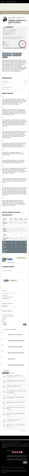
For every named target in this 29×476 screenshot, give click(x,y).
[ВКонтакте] (3, 259)
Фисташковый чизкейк (19, 397)
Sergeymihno (9, 385)
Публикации (12, 373)
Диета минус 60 (20, 402)
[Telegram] (12, 259)
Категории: (5, 295)
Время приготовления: (8, 316)
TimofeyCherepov (10, 380)
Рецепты (24, 12)
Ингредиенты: (5, 298)
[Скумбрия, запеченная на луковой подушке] (14, 28)
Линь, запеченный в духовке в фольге (16, 340)
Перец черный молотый (7, 87)
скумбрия (5, 57)
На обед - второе (15, 37)
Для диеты (14, 38)
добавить (6, 280)
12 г (8, 43)
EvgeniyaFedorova (10, 424)
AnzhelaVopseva (10, 375)
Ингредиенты (14, 15)
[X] (5, 259)
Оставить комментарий (6, 270)
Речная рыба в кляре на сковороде (16, 365)
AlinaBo (9, 23)
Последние (6, 370)
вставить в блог (11, 262)
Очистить (4, 324)
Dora (8, 390)
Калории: (4, 318)
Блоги (11, 12)
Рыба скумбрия (5, 81)
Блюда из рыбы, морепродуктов (15, 18)
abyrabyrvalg (9, 407)
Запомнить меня (10, 462)
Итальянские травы (6, 89)
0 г (9, 45)
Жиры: (3, 321)
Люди (17, 12)
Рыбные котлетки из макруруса (15, 334)
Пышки (18, 419)
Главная (10, 17)
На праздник (9, 38)
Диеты (14, 402)
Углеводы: (4, 322)
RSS (26, 431)
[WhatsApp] (5, 261)
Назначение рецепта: (7, 297)
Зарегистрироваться (11, 1)
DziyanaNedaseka (10, 397)
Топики (4, 12)
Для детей (19, 38)
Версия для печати (21, 257)
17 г (8, 42)
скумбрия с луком (6, 53)
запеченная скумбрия (16, 53)
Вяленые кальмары (17, 385)
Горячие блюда (20, 17)
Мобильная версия (16, 442)
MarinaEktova (9, 402)
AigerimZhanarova (10, 413)
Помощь (9, 442)
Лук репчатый (5, 83)
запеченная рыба (17, 55)
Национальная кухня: (7, 314)
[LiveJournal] (10, 259)
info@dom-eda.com (20, 467)
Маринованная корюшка (20, 380)
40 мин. (13, 33)
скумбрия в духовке (7, 55)
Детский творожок (18, 375)
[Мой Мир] (8, 259)
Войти (2, 1)
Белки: (3, 319)
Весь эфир (23, 431)
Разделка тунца (11, 358)
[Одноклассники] (6, 259)
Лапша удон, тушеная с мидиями (15, 346)
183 (22, 44)
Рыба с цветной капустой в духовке (16, 352)
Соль (3, 85)
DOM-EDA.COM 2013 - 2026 (8, 467)
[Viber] (3, 261)
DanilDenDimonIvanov (11, 419)
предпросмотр (13, 280)
